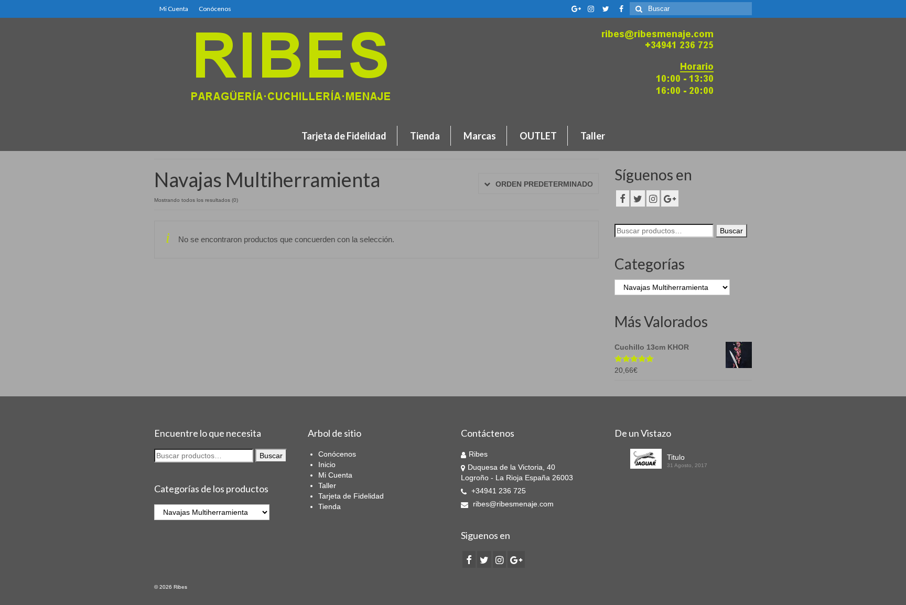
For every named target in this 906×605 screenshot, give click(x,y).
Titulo (676, 457)
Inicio (327, 464)
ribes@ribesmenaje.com (512, 504)
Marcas (479, 136)
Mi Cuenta (173, 9)
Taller (592, 136)
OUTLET (538, 136)
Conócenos (215, 9)
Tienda (425, 136)
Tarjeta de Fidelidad (343, 136)
